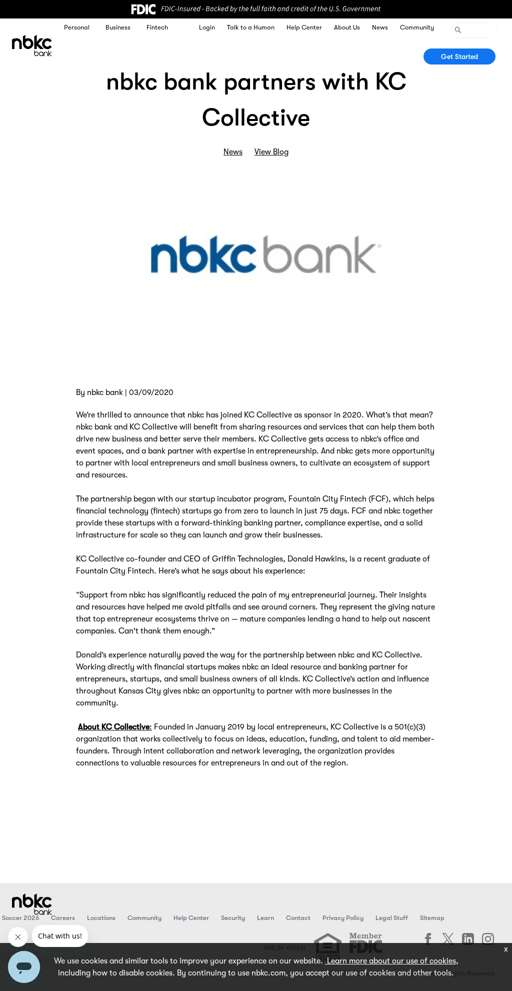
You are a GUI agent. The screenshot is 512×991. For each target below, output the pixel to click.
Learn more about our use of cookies (390, 961)
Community (417, 27)
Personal (77, 27)
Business (118, 27)
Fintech (157, 27)
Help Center (304, 27)
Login (207, 27)
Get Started (459, 56)
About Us (347, 27)
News (380, 27)
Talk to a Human (250, 27)
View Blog (271, 152)
